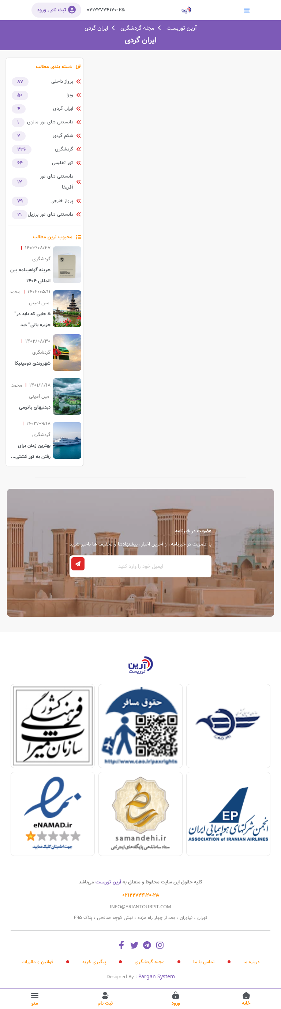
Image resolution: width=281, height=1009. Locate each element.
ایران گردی (96, 28)
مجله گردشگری (137, 28)
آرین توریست (181, 28)
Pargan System (156, 977)
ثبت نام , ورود (51, 10)
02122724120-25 (106, 10)
